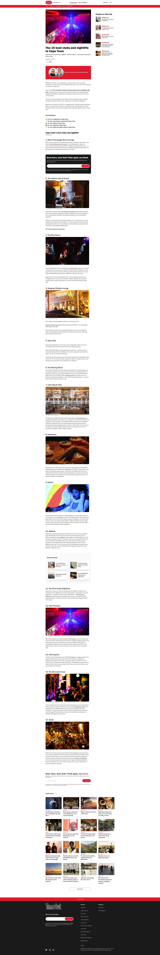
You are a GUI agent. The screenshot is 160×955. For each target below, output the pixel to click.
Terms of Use (67, 169)
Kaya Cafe (73, 345)
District (76, 519)
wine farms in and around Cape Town (64, 121)
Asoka (75, 753)
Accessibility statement (85, 931)
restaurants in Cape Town (60, 119)
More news (80, 889)
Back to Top (81, 899)
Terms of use (83, 934)
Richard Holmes (74, 72)
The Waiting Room (69, 375)
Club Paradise (72, 639)
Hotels (63, 6)
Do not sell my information (86, 925)
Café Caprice (72, 657)
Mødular (62, 537)
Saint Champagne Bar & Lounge (58, 144)
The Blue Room (73, 268)
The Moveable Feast (79, 707)
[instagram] (50, 950)
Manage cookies (84, 940)
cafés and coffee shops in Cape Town (64, 127)
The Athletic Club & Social (68, 211)
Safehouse (67, 469)
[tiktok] (53, 950)
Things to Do (52, 6)
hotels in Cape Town (59, 123)
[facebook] (46, 950)
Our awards (83, 913)
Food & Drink (58, 6)
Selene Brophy (84, 72)
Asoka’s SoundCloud (80, 758)
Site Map (82, 945)
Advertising (100, 907)
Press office (83, 907)
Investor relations (84, 910)
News (47, 6)
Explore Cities (73, 2)
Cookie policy (83, 928)
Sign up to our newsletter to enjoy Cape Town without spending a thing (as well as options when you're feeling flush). (67, 161)
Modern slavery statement (86, 937)
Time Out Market (69, 6)
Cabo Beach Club (80, 418)
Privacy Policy (74, 169)
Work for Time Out (84, 916)
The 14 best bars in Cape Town (56, 229)
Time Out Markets (82, 2)
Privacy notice (83, 922)
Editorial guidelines (85, 919)
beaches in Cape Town (59, 125)
